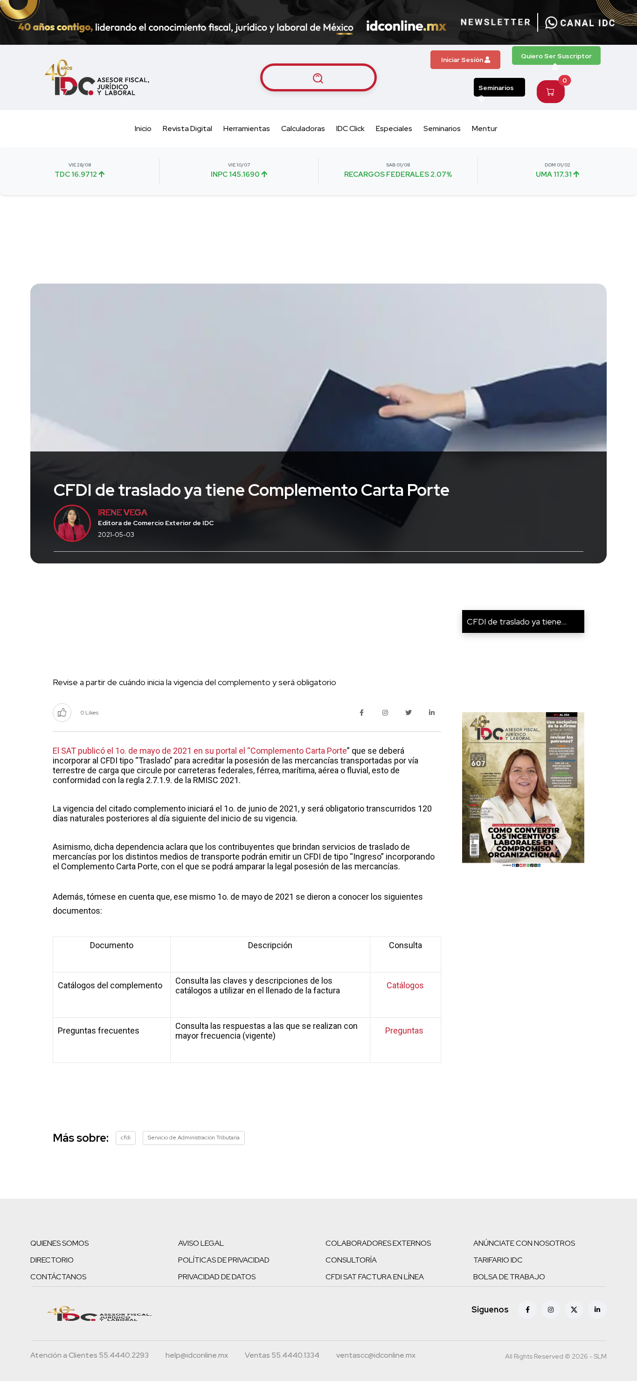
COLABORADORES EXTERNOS (378, 1243)
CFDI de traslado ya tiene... (517, 621)
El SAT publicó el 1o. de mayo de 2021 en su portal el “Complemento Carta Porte (200, 751)
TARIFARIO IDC (498, 1260)
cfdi (126, 1137)
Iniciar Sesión (463, 60)
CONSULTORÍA (351, 1260)
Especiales (394, 128)
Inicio (143, 128)
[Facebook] (527, 1309)
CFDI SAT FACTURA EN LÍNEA (374, 1277)
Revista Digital (187, 128)
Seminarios (496, 87)
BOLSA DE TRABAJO (509, 1277)
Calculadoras (303, 128)
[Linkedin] (597, 1309)
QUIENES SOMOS (59, 1243)
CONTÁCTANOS (58, 1277)
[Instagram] (550, 1309)
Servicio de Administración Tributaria (194, 1137)
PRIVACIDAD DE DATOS (217, 1277)
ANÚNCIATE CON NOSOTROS (524, 1243)
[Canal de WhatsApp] (580, 22)
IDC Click (350, 128)
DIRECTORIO (52, 1260)
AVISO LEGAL (201, 1243)
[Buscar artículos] (318, 77)
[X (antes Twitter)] (574, 1309)
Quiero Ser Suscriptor (556, 56)
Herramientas (246, 128)
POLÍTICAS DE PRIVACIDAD (224, 1260)
